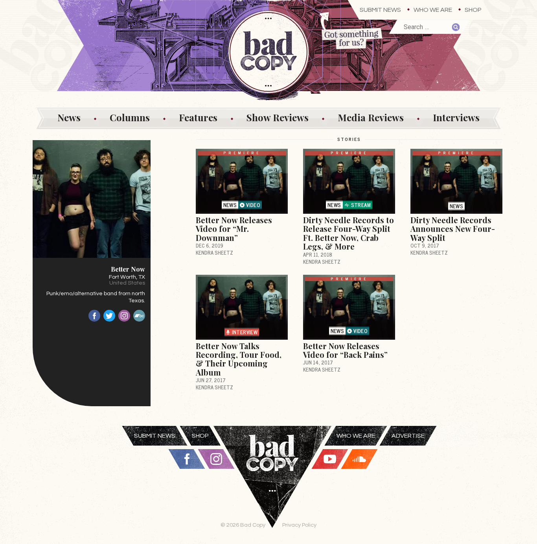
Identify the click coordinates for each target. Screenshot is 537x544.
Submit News (380, 10)
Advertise (408, 436)
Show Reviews (277, 117)
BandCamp (139, 316)
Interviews (456, 117)
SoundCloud (359, 459)
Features (198, 117)
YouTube (329, 459)
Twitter (109, 316)
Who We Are (433, 10)
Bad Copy (272, 485)
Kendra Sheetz (214, 252)
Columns (130, 117)
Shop (473, 10)
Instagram (124, 316)
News (69, 117)
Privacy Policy (299, 525)
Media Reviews (371, 117)
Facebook (94, 316)
